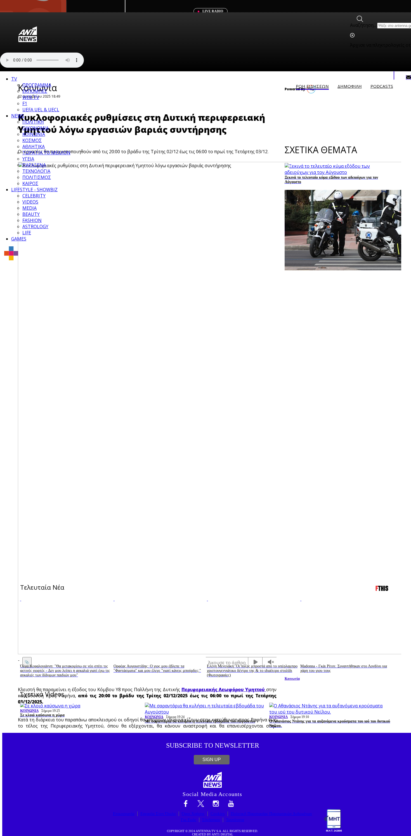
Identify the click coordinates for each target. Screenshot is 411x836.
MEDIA (29, 208)
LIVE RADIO (212, 11)
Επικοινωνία (123, 813)
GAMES (18, 239)
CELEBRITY (34, 196)
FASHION (32, 220)
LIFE (26, 233)
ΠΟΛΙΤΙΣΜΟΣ (36, 177)
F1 (24, 103)
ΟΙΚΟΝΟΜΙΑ (35, 128)
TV (14, 79)
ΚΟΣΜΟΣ (32, 140)
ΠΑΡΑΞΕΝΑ (34, 165)
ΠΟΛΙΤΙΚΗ (33, 122)
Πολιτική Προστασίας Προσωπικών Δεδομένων (271, 813)
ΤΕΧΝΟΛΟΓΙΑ (36, 171)
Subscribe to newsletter (212, 745)
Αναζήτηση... (363, 25)
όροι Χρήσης (193, 813)
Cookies (218, 813)
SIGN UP (211, 759)
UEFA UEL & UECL (40, 110)
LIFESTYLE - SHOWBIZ (34, 189)
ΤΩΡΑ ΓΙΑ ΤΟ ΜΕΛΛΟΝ (46, 153)
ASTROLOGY (35, 226)
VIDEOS (30, 202)
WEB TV (30, 97)
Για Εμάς (188, 820)
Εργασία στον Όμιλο (158, 813)
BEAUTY (31, 214)
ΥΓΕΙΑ (28, 159)
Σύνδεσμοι (211, 820)
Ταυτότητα (235, 820)
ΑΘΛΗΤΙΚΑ (33, 146)
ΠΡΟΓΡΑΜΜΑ (36, 85)
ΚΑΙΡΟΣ (30, 183)
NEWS (17, 116)
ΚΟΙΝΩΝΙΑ (33, 134)
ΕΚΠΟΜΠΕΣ (34, 91)
